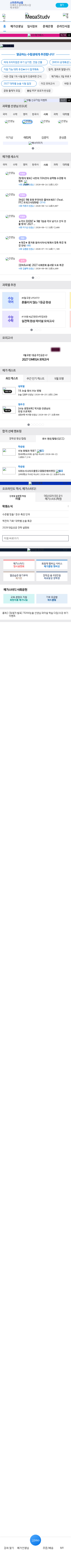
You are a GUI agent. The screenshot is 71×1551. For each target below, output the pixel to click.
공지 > (5, 613)
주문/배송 (48, 1548)
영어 (25, 114)
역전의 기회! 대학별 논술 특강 (17, 521)
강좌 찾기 (9, 1548)
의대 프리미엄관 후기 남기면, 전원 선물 (23, 62)
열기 (62, 5)
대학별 (66, 114)
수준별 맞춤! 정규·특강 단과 (16, 514)
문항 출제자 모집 (12, 90)
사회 (46, 114)
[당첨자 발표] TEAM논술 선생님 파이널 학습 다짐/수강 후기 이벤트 (38, 614)
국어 (5, 114)
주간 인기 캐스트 (35, 378)
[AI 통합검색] (59, 15)
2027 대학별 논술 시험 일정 (18, 83)
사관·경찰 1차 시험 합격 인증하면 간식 (23, 76)
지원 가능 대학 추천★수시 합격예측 (21, 69)
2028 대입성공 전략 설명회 (15, 527)
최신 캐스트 (12, 378)
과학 (56, 114)
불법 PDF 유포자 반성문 (39, 90)
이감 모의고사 (48, 83)
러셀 (17, 497)
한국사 (35, 114)
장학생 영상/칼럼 (17, 438)
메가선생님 (23, 1548)
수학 (15, 114)
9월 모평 (59, 378)
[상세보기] (67, 431)
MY (62, 1548)
